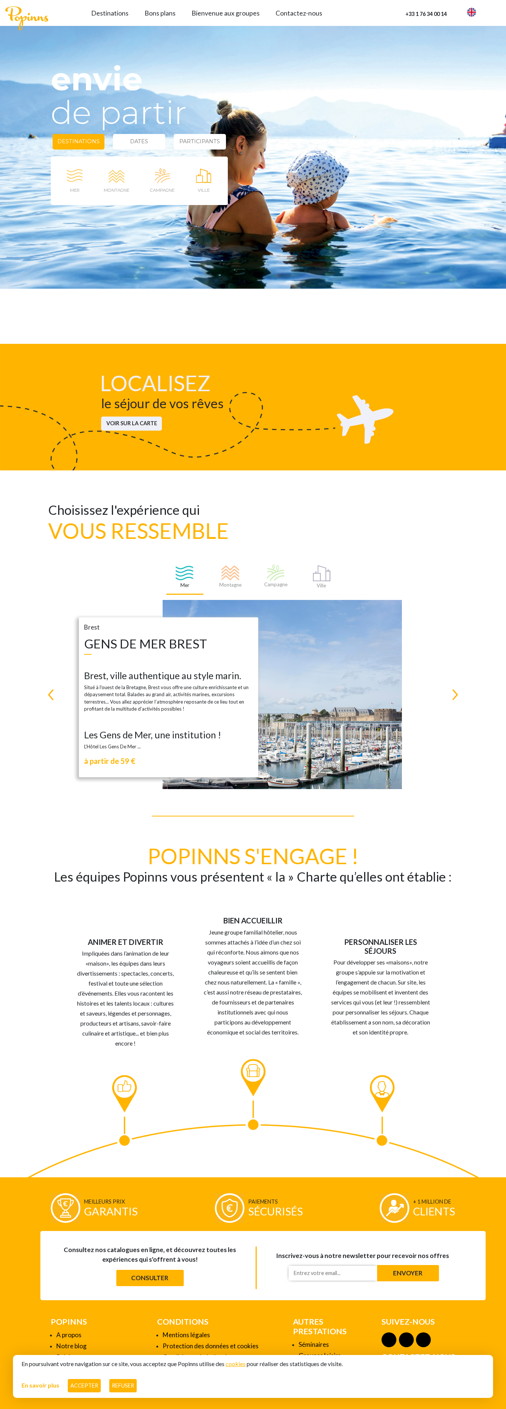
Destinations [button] (110, 13)
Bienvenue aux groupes (226, 13)
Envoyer (408, 1273)
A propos (68, 1335)
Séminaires (314, 1344)
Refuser (123, 1385)
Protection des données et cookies (211, 1346)
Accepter (84, 1385)
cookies (236, 1363)
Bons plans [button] (160, 13)
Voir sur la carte (131, 423)
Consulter (150, 1278)
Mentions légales (186, 1335)
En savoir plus (40, 1385)
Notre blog (71, 1346)
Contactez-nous (299, 13)
